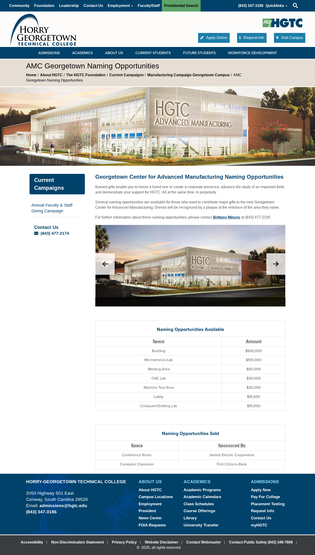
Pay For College (265, 497)
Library (190, 518)
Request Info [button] (253, 38)
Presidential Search (181, 6)
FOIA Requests (152, 525)
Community (19, 6)
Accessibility (32, 542)
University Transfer (201, 525)
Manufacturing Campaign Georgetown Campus (188, 75)
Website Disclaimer (161, 542)
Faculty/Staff (149, 6)
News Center (150, 518)
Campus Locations (156, 497)
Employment (150, 504)
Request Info (262, 511)
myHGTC (259, 525)
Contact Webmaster (203, 542)
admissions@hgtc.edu (63, 505)
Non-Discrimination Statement (77, 542)
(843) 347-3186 (250, 6)
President (147, 511)
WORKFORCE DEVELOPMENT (252, 53)
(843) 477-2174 (55, 233)
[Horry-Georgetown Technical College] (43, 29)
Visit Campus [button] (291, 38)
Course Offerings (199, 511)
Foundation (44, 6)
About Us (114, 53)
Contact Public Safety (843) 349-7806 (261, 542)
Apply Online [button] (216, 38)
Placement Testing (268, 504)
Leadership (69, 6)
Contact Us (93, 6)
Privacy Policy (124, 542)
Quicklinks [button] (275, 6)
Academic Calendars (202, 497)
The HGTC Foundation (86, 75)
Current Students (153, 53)
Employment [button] (119, 6)
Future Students (199, 53)
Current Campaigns (126, 75)
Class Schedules (199, 504)
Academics (82, 53)
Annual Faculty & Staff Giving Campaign (51, 208)
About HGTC (51, 75)
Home (31, 75)
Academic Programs (202, 490)
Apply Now (261, 490)
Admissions (49, 53)
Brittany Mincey (226, 217)
